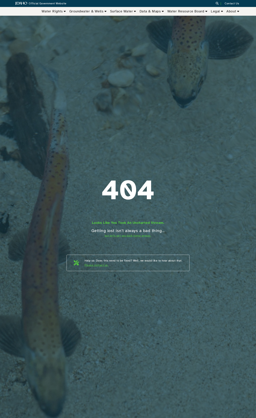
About (231, 11)
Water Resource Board (185, 11)
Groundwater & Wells (86, 11)
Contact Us (232, 3)
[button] (219, 3)
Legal (215, 11)
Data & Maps (150, 11)
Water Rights (52, 11)
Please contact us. (96, 265)
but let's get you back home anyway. (128, 235)
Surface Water (121, 11)
